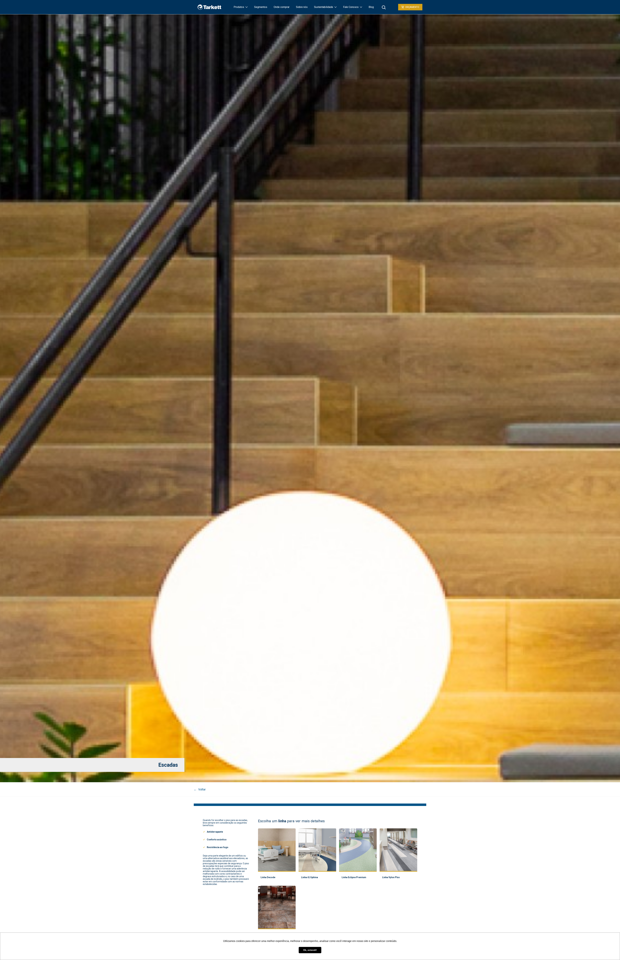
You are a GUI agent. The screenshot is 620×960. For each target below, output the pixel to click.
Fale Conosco (351, 7)
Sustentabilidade (323, 7)
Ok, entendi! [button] (310, 950)
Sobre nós (302, 7)
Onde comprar (281, 7)
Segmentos (260, 7)
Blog (371, 7)
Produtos (239, 7)
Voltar (200, 789)
